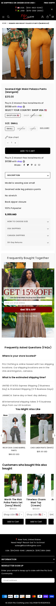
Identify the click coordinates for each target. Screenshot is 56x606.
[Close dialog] (52, 270)
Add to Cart (13, 521)
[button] (12, 137)
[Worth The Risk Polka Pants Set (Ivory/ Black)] (13, 485)
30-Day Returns (14, 242)
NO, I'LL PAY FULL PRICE (28, 316)
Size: (11, 123)
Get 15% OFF (28, 309)
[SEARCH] (8, 16)
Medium (21, 128)
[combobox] (13, 514)
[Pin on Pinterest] (32, 165)
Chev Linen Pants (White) (42, 447)
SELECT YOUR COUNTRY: (26, 110)
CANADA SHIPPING (16, 235)
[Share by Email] (39, 165)
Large (33, 128)
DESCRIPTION (13, 175)
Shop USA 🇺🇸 (13, 115)
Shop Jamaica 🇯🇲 (32, 115)
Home (4, 23)
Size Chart (44, 128)
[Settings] (52, 16)
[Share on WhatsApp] (35, 165)
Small (10, 128)
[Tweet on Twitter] (28, 165)
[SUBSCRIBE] (51, 580)
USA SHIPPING (14, 228)
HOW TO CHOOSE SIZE (17, 221)
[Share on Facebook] (24, 165)
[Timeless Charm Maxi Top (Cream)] (36, 485)
